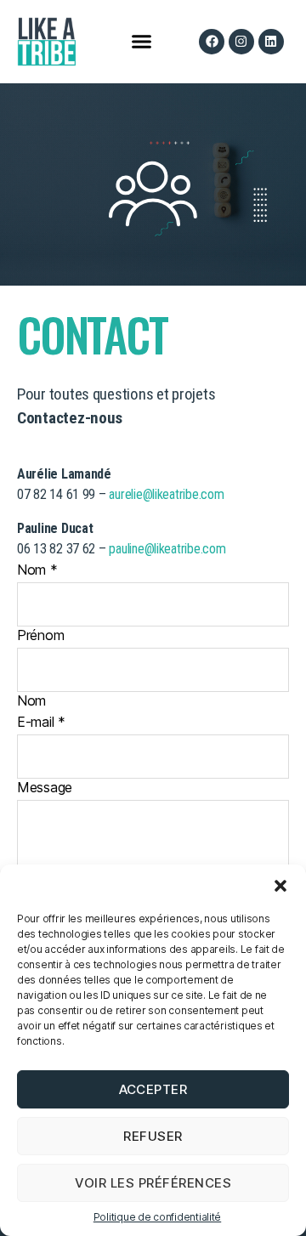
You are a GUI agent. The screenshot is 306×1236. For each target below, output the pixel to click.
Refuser (153, 1136)
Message (44, 787)
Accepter (153, 1089)
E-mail (41, 721)
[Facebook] (211, 41)
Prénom (40, 635)
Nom (37, 569)
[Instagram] (241, 41)
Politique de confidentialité (157, 1216)
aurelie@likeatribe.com (166, 494)
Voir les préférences (153, 1183)
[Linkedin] (271, 41)
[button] (280, 885)
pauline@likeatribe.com (167, 549)
